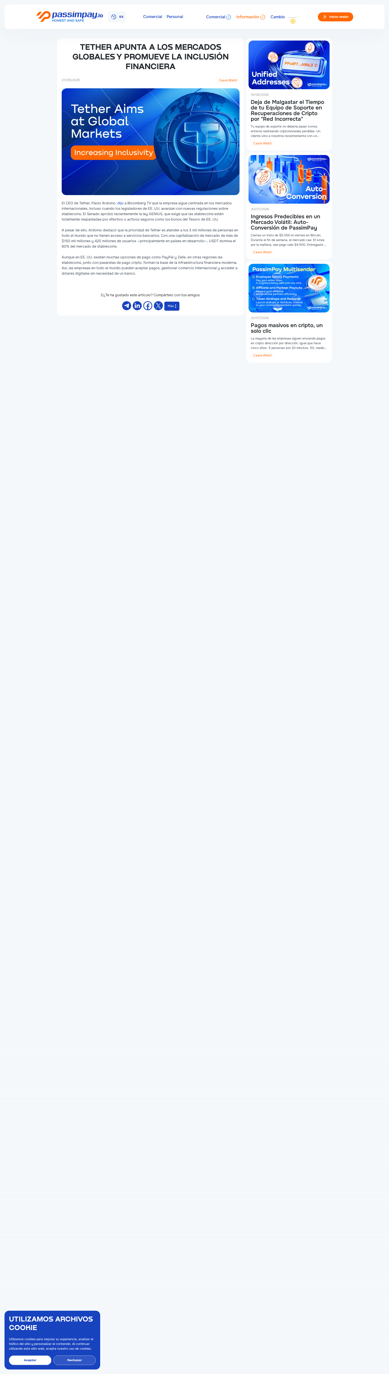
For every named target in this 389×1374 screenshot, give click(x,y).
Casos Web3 (228, 80)
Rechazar (74, 1360)
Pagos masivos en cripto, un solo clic (287, 328)
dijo (120, 203)
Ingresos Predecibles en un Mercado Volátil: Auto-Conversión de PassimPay (285, 222)
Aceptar (30, 1360)
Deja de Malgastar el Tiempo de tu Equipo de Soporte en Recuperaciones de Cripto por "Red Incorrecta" (287, 110)
